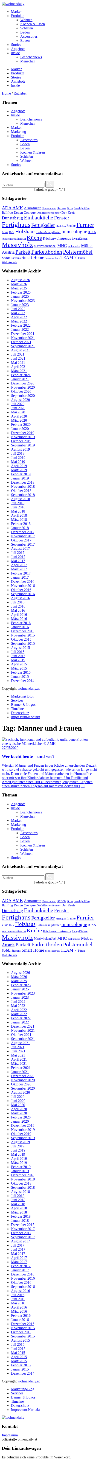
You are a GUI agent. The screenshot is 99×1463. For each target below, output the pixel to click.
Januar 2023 (20, 305)
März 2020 (19, 420)
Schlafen (26, 156)
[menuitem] (54, 12)
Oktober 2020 (21, 391)
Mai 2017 (18, 561)
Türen (81, 258)
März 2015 (19, 668)
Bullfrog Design (12, 212)
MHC (62, 245)
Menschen (27, 123)
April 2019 (19, 466)
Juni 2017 (18, 557)
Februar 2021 (21, 375)
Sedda (6, 258)
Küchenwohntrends (57, 238)
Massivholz (17, 244)
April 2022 (19, 317)
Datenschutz (20, 713)
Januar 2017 (20, 577)
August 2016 (20, 598)
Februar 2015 (21, 672)
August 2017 (20, 548)
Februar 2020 (21, 424)
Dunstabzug (12, 218)
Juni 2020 (18, 408)
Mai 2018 (18, 511)
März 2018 (19, 519)
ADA (7, 207)
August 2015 (20, 648)
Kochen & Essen (32, 152)
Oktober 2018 (21, 491)
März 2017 (19, 569)
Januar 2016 (20, 627)
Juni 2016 (18, 606)
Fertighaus (16, 224)
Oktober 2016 (21, 590)
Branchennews (31, 119)
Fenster (61, 218)
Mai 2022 (18, 313)
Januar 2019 (20, 478)
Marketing (18, 132)
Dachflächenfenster (49, 212)
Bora (70, 208)
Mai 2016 (18, 610)
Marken (16, 127)
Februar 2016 (21, 623)
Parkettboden (46, 252)
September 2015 (23, 643)
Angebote (18, 111)
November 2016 (23, 586)
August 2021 (20, 350)
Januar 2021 (20, 379)
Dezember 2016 (22, 581)
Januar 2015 (20, 676)
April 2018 (19, 515)
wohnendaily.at (28, 688)
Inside (15, 115)
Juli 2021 (17, 354)
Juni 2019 (18, 458)
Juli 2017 (17, 553)
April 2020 (19, 416)
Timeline (17, 709)
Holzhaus (25, 231)
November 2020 (23, 387)
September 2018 (23, 495)
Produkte (17, 136)
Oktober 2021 (21, 342)
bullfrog (86, 208)
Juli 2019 (17, 453)
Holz (11, 232)
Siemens (16, 258)
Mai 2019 (18, 462)
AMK (17, 207)
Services (17, 700)
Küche (34, 238)
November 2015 (23, 635)
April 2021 (19, 367)
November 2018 (23, 486)
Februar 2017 (21, 573)
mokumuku (74, 246)
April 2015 (19, 664)
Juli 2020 (17, 404)
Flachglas (61, 226)
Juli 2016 (17, 602)
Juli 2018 (17, 503)
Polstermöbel (78, 252)
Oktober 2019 (21, 441)
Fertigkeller (43, 225)
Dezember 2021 (22, 334)
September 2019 (23, 445)
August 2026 (20, 280)
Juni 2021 (18, 358)
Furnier (85, 224)
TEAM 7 (69, 257)
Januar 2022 (20, 329)
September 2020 (23, 396)
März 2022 (19, 321)
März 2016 (19, 619)
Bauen (25, 148)
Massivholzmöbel (45, 246)
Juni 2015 (18, 656)
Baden (25, 144)
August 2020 (20, 400)
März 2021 (19, 371)
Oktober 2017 (21, 540)
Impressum (10, 1435)
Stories (16, 165)
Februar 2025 (21, 292)
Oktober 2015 (21, 639)
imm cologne (74, 231)
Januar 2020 (20, 429)
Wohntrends (9, 262)
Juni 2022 (18, 309)
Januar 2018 (20, 528)
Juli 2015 (17, 652)
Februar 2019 (21, 474)
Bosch (77, 208)
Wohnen (26, 161)
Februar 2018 (21, 524)
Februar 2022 (21, 325)
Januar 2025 (20, 296)
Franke (71, 225)
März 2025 (19, 288)
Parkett (22, 252)
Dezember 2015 (22, 631)
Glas (5, 232)
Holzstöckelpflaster (48, 232)
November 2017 (23, 536)
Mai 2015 (18, 660)
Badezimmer (49, 208)
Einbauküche (38, 218)
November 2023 (23, 301)
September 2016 (23, 594)
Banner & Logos (23, 704)
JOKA (92, 232)
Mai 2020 (18, 412)
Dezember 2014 (22, 681)
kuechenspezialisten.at (14, 238)
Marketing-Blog (22, 696)
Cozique (30, 212)
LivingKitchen (79, 238)
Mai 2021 (18, 362)
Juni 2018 (18, 507)
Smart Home (33, 257)
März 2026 (19, 284)
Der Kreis (68, 212)
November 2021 (23, 338)
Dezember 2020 (22, 383)
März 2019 (19, 470)
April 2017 (19, 565)
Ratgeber (20, 93)
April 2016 (19, 615)
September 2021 (23, 346)
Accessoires (29, 140)
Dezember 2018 (22, 482)
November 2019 (23, 437)
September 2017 (23, 544)
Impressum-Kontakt (25, 717)
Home (7, 93)
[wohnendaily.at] (13, 4)
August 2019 (20, 449)
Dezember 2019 (22, 433)
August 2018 (20, 499)
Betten (61, 208)
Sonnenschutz (52, 258)
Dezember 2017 (22, 532)
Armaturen (32, 208)
